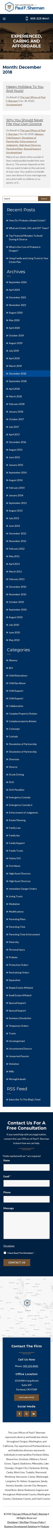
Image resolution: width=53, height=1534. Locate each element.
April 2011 (14, 563)
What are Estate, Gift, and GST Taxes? (29, 228)
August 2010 (15, 617)
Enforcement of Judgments (23, 812)
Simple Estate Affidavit (21, 987)
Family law (14, 835)
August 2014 (15, 480)
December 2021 (17, 297)
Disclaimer (9, 1245)
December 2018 (17, 373)
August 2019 (15, 343)
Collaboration (16, 705)
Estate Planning (17, 820)
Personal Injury (17, 949)
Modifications (16, 911)
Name (6, 1160)
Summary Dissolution (20, 1018)
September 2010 (17, 609)
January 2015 (16, 464)
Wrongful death (17, 1079)
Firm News (14, 865)
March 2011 (15, 571)
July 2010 (14, 624)
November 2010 (17, 594)
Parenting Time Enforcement (24, 934)
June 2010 (14, 632)
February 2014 (16, 487)
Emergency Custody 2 (20, 804)
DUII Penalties (16, 789)
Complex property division (22, 721)
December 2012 (17, 533)
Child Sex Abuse (17, 683)
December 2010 (17, 586)
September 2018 (17, 381)
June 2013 (14, 525)
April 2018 (14, 388)
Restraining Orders (19, 972)
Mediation (14, 903)
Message (8, 1208)
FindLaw (45, 1526)
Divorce (13, 766)
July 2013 (14, 518)
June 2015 (14, 457)
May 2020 (14, 320)
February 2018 (16, 403)
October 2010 (16, 601)
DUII (11, 782)
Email (7, 1176)
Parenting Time (17, 926)
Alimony (39, 134)
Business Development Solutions (20, 1526)
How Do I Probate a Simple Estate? (27, 220)
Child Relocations (18, 675)
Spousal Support (32, 148)
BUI (11, 667)
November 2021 (17, 304)
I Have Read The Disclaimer (20, 1253)
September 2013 (17, 502)
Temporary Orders (19, 1025)
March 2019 (15, 365)
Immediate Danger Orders (23, 888)
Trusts (12, 1033)
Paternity (14, 941)
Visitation (14, 1063)
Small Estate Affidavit (20, 995)
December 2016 (17, 442)
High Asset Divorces (30, 145)
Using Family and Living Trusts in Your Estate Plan (28, 260)
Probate (13, 957)
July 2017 (14, 426)
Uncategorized (14, 104)
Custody (13, 736)
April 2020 (14, 327)
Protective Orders (18, 964)
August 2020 (15, 312)
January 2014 (16, 495)
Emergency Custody (19, 797)
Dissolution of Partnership (23, 744)
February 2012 (16, 548)
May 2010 (14, 640)
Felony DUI (15, 858)
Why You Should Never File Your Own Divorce (24, 122)
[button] (4, 18)
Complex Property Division (23, 713)
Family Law (15, 827)
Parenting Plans (14, 148)
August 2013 (15, 510)
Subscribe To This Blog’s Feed (24, 1099)
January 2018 (16, 411)
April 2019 (14, 358)
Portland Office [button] (26, 1397)
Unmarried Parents (19, 1056)
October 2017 (16, 419)
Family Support (17, 843)
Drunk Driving (16, 774)
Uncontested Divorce (20, 1048)
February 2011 (16, 579)
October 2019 (16, 335)
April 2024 (14, 289)
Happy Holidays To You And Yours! (24, 89)
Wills (11, 1071)
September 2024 (17, 282)
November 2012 (17, 541)
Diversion (14, 759)
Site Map (24, 1522)
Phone (6, 1192)
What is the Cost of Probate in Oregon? (24, 248)
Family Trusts (16, 850)
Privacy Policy (37, 1522)
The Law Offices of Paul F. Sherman (29, 1514)
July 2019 (14, 350)
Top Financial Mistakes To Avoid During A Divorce (25, 237)
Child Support (13, 137)
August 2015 (15, 449)
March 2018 (15, 396)
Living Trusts (16, 896)
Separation (14, 980)
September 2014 (17, 472)
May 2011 (14, 556)
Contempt (14, 728)
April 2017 (14, 434)
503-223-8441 (39, 18)
